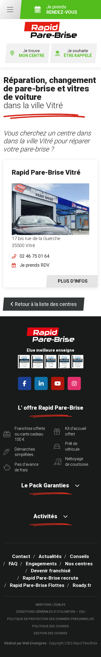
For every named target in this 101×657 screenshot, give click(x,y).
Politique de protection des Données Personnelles (50, 619)
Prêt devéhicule (72, 446)
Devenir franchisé (50, 570)
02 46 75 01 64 (34, 256)
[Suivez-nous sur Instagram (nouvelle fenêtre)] (75, 383)
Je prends (61, 9)
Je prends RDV (34, 265)
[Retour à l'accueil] (50, 30)
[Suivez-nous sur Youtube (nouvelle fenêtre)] (58, 383)
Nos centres (79, 563)
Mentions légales (50, 605)
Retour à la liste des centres (46, 304)
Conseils (79, 556)
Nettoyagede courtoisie (76, 462)
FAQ (13, 563)
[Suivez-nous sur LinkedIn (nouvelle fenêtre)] (42, 383)
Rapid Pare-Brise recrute (50, 578)
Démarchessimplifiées (25, 452)
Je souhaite (78, 53)
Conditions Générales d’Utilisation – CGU (50, 612)
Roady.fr (82, 585)
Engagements (41, 563)
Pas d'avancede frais (26, 467)
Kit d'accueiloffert (75, 431)
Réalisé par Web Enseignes (25, 643)
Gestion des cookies (50, 633)
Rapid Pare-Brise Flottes (37, 585)
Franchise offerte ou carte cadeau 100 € (30, 434)
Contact (21, 556)
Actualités (50, 556)
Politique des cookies (50, 626)
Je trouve (31, 53)
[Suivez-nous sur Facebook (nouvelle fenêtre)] (25, 383)
